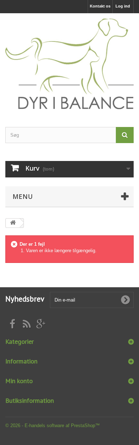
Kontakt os (100, 6)
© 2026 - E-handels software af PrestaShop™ (52, 425)
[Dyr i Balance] (69, 64)
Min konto (19, 381)
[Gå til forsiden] (13, 223)
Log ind (122, 6)
